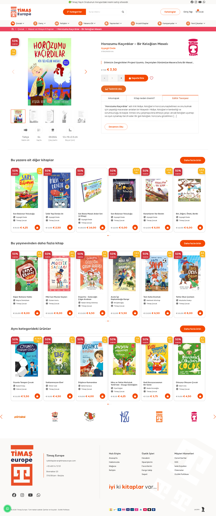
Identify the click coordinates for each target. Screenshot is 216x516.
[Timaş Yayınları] (89, 416)
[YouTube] (199, 2)
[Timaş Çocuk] (124, 416)
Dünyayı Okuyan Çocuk (154, 382)
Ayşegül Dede (108, 48)
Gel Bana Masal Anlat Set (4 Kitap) (58, 214)
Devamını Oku (116, 126)
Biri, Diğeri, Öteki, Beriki (154, 213)
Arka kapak (113, 98)
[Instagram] (196, 2)
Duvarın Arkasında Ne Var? (188, 213)
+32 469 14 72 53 (53, 466)
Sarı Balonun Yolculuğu (89, 213)
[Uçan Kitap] (20, 416)
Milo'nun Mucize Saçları (56, 296)
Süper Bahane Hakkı (22, 296)
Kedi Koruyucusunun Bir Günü (120, 383)
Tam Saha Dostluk (152, 296)
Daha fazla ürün (192, 160)
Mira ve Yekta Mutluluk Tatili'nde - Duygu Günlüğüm (91, 383)
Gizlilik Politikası (64, 509)
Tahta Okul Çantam (185, 296)
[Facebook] (192, 2)
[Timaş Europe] (22, 465)
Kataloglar (170, 11)
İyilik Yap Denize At (22, 213)
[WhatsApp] (204, 2)
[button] (86, 72)
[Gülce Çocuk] (159, 416)
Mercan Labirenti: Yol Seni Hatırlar (186, 383)
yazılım (197, 509)
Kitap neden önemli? (144, 98)
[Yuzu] (55, 416)
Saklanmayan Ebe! (22, 382)
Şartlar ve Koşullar (50, 509)
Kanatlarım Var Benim (121, 213)
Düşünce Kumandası (55, 382)
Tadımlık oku (115, 88)
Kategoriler (76, 11)
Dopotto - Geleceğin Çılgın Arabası (87, 297)
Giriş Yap (188, 11)
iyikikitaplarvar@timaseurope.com (61, 460)
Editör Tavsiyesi (180, 98)
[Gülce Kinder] (194, 416)
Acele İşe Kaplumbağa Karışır (120, 297)
